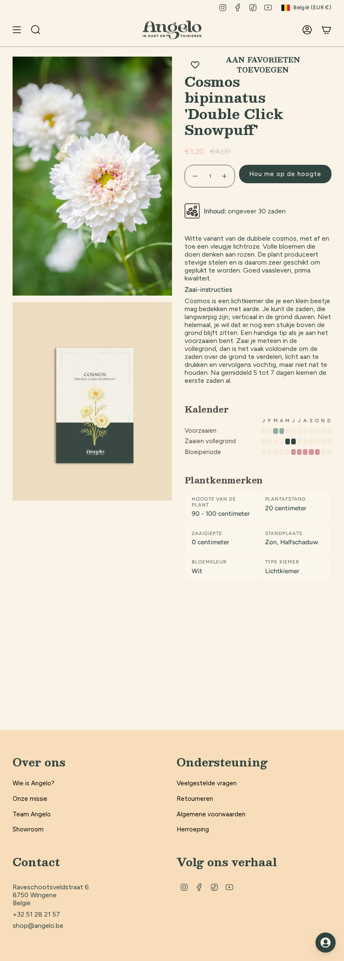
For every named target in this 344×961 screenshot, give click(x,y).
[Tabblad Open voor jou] (325, 942)
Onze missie (30, 799)
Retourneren (195, 799)
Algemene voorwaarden (211, 814)
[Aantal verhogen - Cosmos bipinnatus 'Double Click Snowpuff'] (225, 176)
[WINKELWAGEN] (326, 29)
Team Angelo (32, 814)
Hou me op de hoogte (285, 174)
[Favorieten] (291, 29)
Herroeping (193, 829)
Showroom (28, 829)
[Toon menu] (16, 29)
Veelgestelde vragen (207, 783)
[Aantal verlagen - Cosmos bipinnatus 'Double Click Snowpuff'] (195, 176)
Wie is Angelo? (34, 783)
